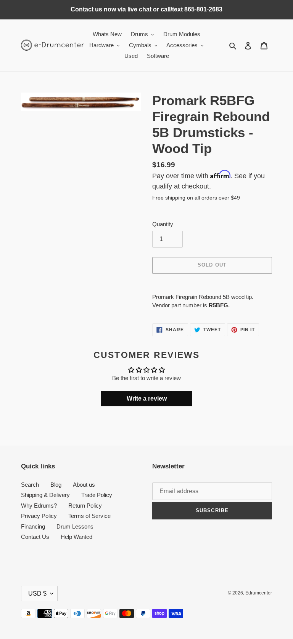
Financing (33, 526)
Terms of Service (89, 516)
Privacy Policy (39, 516)
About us (84, 484)
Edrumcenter (258, 593)
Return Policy (85, 505)
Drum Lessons (74, 526)
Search (30, 484)
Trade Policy (96, 495)
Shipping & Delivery (45, 495)
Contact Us (35, 537)
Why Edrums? (39, 505)
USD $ (37, 593)
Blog (55, 484)
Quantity (162, 224)
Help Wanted (76, 537)
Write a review (147, 398)
